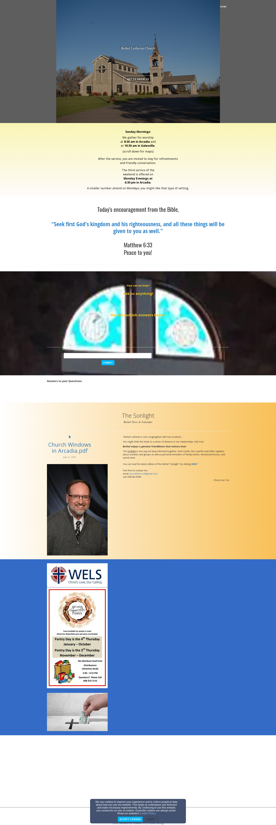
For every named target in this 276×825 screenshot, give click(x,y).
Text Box (69, 350)
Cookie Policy (148, 813)
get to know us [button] (138, 78)
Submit (108, 362)
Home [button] (223, 6)
